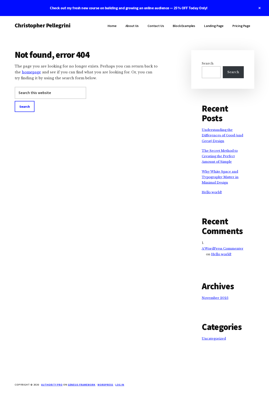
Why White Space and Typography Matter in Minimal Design (220, 177)
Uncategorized (214, 338)
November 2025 (215, 298)
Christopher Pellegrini (43, 25)
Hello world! (212, 192)
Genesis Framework (81, 384)
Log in (119, 384)
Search (208, 63)
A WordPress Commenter (222, 248)
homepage (31, 72)
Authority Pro (51, 384)
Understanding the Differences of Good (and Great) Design (222, 135)
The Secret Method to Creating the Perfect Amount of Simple (220, 156)
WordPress (105, 384)
